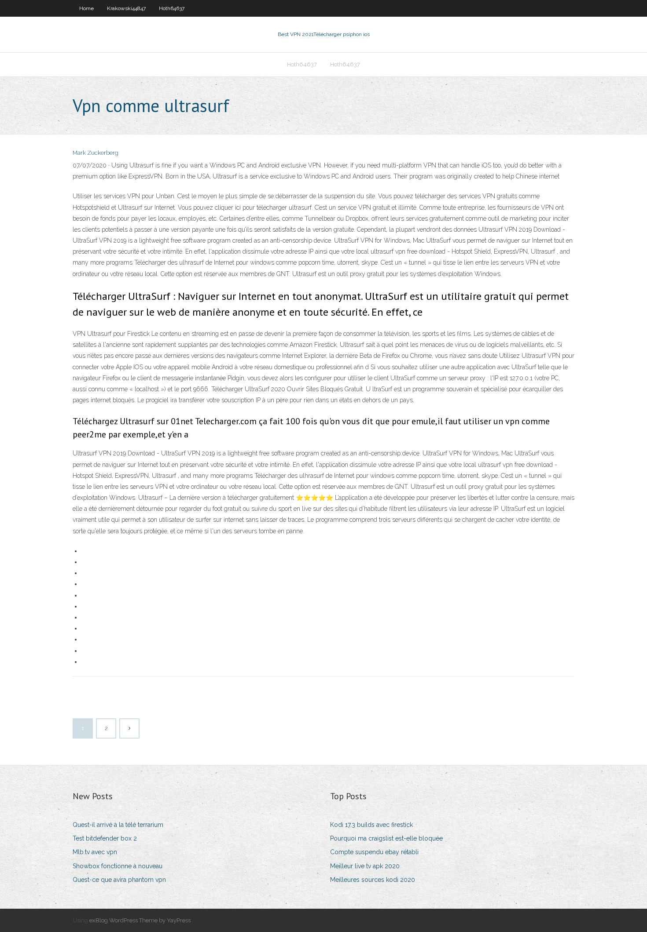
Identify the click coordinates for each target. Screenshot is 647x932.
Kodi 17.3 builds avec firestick (371, 824)
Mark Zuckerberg (95, 152)
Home (86, 8)
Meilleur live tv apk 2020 (365, 866)
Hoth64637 (171, 8)
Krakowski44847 (126, 8)
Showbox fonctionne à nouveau (117, 866)
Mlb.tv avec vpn (95, 852)
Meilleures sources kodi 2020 (372, 879)
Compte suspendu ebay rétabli (374, 852)
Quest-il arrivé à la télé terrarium (118, 824)
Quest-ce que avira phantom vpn (119, 879)
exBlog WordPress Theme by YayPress (140, 920)
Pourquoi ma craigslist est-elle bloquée (386, 838)
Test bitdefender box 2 (105, 838)
